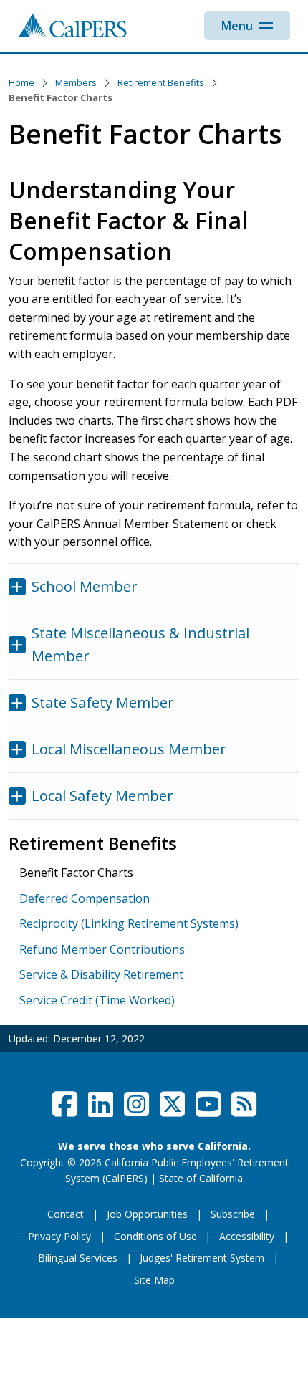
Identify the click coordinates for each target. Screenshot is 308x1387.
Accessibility (246, 1236)
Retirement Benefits (160, 82)
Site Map (154, 1280)
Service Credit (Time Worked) (97, 1000)
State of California (201, 1178)
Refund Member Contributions (102, 949)
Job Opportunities (147, 1214)
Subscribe (233, 1214)
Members (76, 82)
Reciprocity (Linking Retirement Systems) (129, 923)
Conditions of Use (155, 1236)
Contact (65, 1214)
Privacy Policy (59, 1236)
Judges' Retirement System (202, 1257)
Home (21, 82)
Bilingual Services (77, 1257)
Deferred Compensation (84, 898)
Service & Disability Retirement (101, 974)
